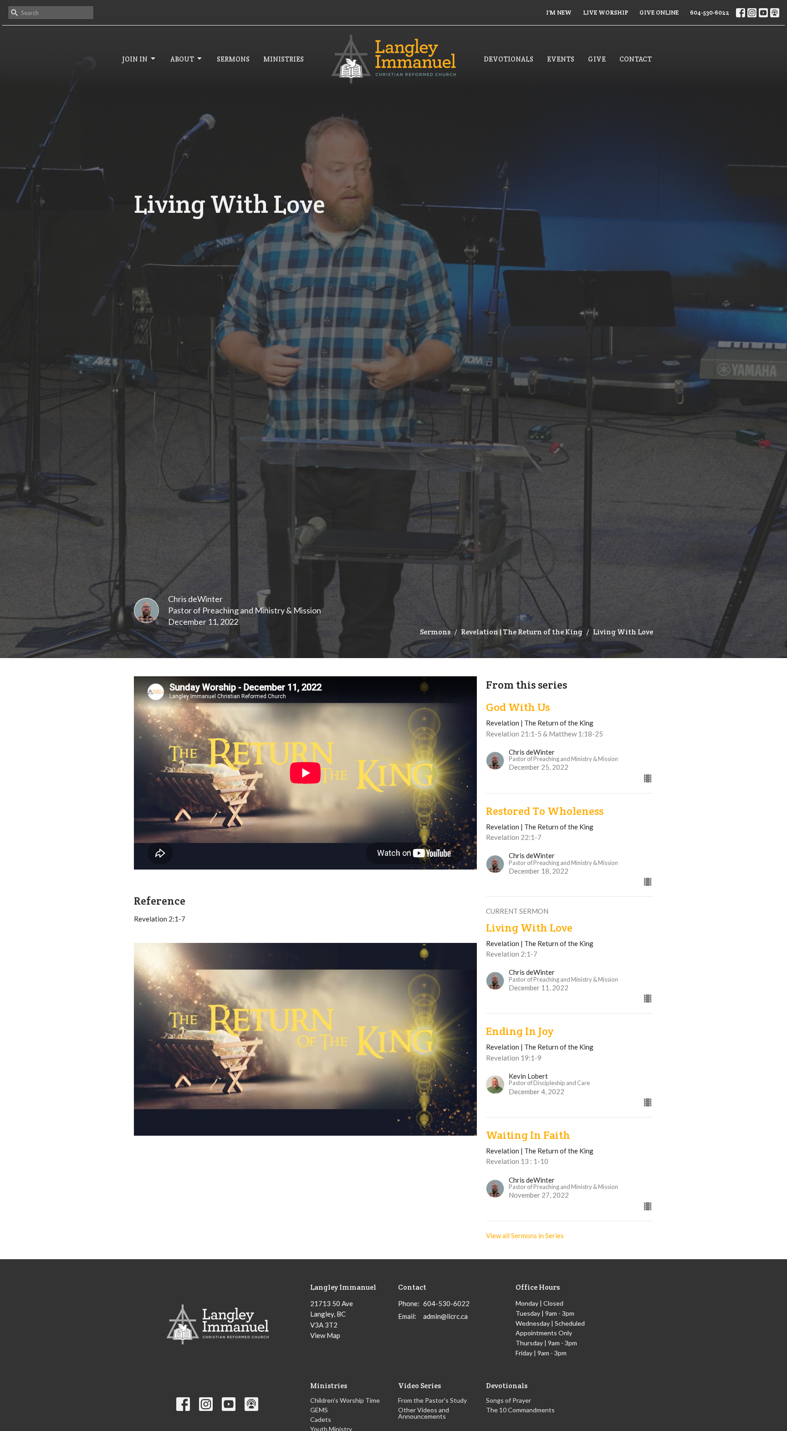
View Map (325, 1335)
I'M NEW (559, 12)
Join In (135, 59)
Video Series (419, 1385)
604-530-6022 (709, 12)
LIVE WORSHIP (605, 12)
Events (560, 59)
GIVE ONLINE (659, 12)
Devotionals (508, 59)
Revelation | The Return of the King (522, 632)
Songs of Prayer (508, 1400)
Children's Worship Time (345, 1400)
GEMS (319, 1410)
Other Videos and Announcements (423, 1413)
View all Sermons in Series (525, 1235)
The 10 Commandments (520, 1410)
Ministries (283, 59)
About (182, 59)
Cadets (320, 1419)
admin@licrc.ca (445, 1316)
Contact (635, 59)
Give (597, 59)
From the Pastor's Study (432, 1400)
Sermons (233, 59)
